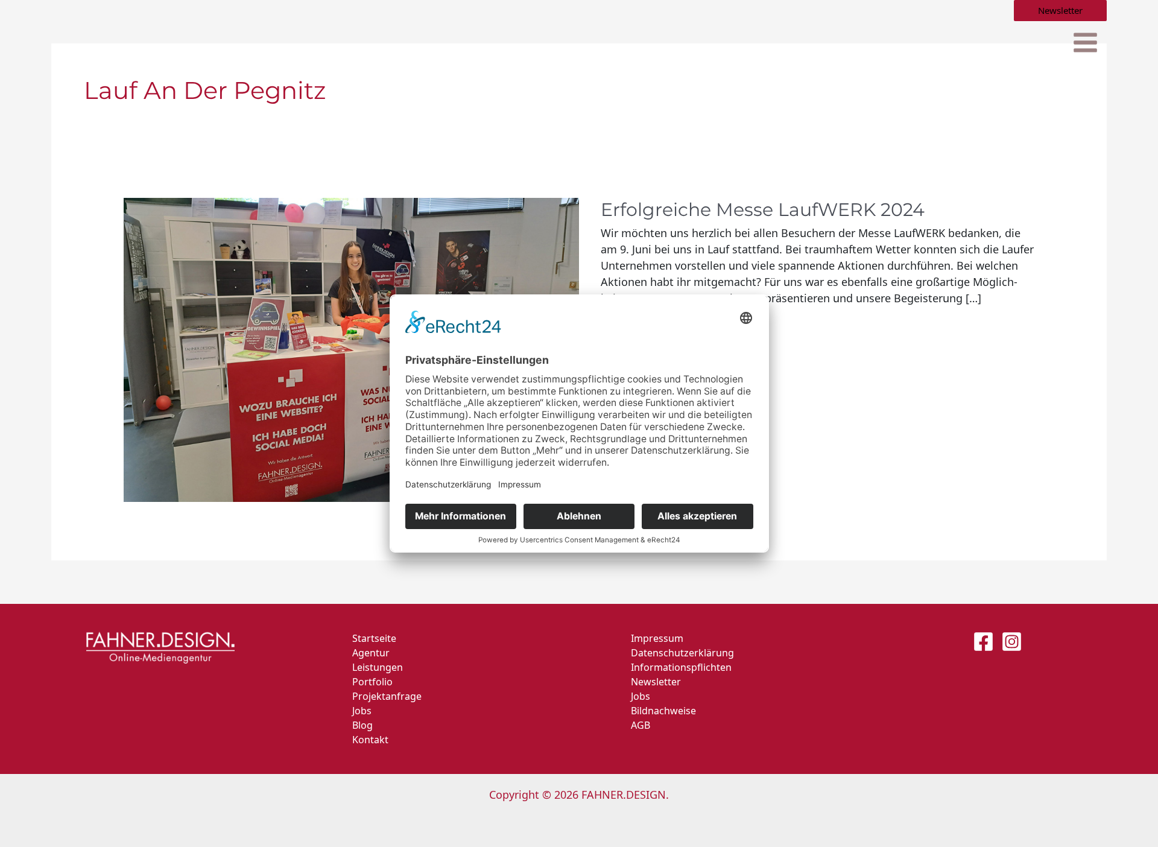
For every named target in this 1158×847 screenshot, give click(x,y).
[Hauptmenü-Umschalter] (1085, 43)
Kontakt (370, 739)
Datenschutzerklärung (682, 652)
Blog (362, 725)
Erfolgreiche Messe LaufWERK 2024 (763, 209)
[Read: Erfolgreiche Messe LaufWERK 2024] (351, 348)
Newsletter (656, 681)
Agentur (371, 652)
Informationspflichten (681, 667)
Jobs (362, 710)
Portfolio (372, 681)
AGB (640, 725)
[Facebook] (983, 641)
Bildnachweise (663, 710)
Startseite (374, 638)
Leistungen (377, 667)
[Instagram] (1011, 641)
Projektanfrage (387, 696)
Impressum (657, 638)
